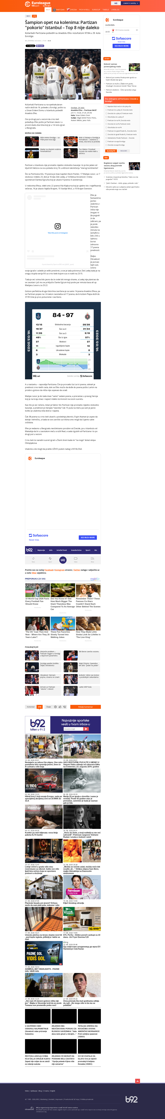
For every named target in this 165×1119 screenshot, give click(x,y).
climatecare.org (41, 1111)
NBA (106, 158)
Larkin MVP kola (85, 687)
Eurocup (96, 9)
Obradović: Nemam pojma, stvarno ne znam (49, 676)
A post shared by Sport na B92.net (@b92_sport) (58, 264)
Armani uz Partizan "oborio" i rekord (47, 688)
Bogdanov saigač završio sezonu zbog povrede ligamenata (114, 165)
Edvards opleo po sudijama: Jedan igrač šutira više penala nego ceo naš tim (122, 188)
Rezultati (124, 151)
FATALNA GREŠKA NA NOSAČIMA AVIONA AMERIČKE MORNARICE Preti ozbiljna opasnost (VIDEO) (89, 1031)
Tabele (106, 9)
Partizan (60, 9)
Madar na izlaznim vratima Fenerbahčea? (50, 150)
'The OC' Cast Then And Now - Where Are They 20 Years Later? (37, 634)
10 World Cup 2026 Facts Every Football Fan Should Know (37, 601)
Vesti (48, 9)
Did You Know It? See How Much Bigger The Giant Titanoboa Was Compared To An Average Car (63, 604)
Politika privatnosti (87, 1099)
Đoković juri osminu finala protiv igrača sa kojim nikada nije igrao (121, 78)
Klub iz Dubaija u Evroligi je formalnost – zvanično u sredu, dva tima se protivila (89, 139)
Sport (107, 59)
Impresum (59, 1099)
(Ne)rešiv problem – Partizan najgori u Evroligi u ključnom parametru (50, 653)
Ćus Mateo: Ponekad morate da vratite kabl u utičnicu (88, 151)
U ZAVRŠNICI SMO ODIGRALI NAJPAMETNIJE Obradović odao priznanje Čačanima (36, 1030)
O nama (46, 1091)
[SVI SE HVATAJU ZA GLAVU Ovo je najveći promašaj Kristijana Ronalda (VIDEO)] (89, 1053)
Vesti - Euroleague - (37, 4)
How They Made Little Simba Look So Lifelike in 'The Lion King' (88, 634)
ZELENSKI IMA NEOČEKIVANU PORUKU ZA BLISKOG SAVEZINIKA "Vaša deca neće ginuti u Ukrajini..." (64, 1030)
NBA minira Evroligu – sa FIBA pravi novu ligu (50, 138)
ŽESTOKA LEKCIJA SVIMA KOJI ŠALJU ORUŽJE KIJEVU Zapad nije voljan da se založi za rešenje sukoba (37, 1060)
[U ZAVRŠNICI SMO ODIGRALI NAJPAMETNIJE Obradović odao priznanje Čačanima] (37, 1023)
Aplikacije (34, 1091)
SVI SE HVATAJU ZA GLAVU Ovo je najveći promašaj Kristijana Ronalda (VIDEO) (87, 1060)
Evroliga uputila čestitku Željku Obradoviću (49, 664)
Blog (40, 1091)
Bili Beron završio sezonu (89, 651)
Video (27, 1091)
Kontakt (51, 1099)
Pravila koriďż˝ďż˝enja (71, 1099)
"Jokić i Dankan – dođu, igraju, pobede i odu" (122, 183)
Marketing (43, 1099)
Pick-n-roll (84, 9)
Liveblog (115, 9)
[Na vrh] (137, 1081)
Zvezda (73, 9)
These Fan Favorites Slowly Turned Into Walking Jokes (60, 634)
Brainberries (37, 607)
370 (34, 16)
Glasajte (111, 151)
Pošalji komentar (85, 707)
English (52, 1091)
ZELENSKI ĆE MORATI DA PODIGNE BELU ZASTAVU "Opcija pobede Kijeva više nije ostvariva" (63, 1060)
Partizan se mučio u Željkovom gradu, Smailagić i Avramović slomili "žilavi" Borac (121, 85)
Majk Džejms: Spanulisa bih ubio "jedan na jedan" (89, 664)
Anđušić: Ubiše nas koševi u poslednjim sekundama (89, 676)
